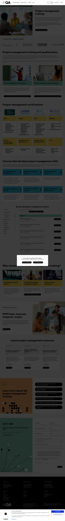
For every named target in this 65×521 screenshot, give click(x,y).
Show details (14, 519)
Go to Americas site (38, 262)
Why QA (29, 2)
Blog (33, 2)
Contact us (57, 2)
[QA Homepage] (6, 2)
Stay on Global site (27, 262)
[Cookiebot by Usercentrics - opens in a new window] (6, 519)
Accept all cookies (57, 511)
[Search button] (52, 2)
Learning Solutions (16, 2)
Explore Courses (24, 2)
